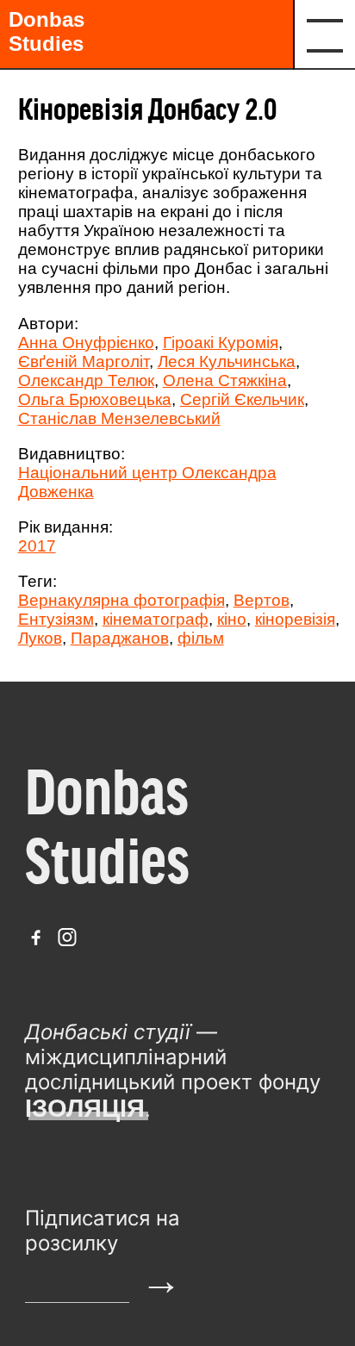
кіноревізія (295, 619)
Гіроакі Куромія (220, 342)
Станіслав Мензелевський (119, 418)
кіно (231, 619)
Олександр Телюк (86, 380)
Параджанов (120, 638)
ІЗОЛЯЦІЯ (85, 1108)
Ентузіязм (56, 619)
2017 (37, 546)
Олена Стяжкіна (225, 380)
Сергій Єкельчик (242, 399)
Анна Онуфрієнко (86, 342)
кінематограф (156, 619)
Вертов (262, 600)
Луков (40, 638)
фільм (201, 638)
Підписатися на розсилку (102, 1231)
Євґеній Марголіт (83, 361)
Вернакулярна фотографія (121, 600)
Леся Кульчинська (227, 361)
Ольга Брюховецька (94, 399)
